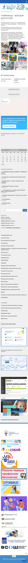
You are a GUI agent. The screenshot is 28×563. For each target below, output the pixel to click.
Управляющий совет (6, 235)
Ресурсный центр (6, 11)
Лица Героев (4, 281)
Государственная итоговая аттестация (11, 305)
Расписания (4, 243)
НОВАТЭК (3, 263)
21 (18, 159)
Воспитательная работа (7, 245)
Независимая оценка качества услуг (11, 268)
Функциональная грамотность (9, 276)
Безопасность (4, 252)
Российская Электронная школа (10, 419)
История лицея (5, 237)
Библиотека (4, 318)
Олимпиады (4, 310)
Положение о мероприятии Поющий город (13, 177)
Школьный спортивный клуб (9, 316)
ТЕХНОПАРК (4, 260)
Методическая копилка (7, 279)
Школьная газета (6, 273)
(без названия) (6, 199)
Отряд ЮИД (4, 297)
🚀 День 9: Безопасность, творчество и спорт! (14, 195)
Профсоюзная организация (8, 265)
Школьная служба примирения (9, 286)
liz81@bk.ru (9, 227)
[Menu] (26, 1)
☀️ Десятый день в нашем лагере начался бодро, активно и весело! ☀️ (13, 190)
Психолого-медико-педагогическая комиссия (13, 294)
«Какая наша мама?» (6, 79)
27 (14, 161)
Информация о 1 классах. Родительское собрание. (12, 181)
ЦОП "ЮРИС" (21, 559)
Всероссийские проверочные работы (11, 308)
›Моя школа (8, 324)
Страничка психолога (7, 271)
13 (14, 157)
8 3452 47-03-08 (5, 221)
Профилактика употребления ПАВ (10, 289)
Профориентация (5, 313)
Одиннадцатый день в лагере (10, 186)
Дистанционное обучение (8, 240)
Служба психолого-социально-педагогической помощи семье (14, 249)
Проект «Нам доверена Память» (9, 284)
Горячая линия (6, 203)
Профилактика (5, 257)
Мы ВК (3, 292)
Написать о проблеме (9, 126)
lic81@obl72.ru (16, 227)
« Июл (2, 164)
